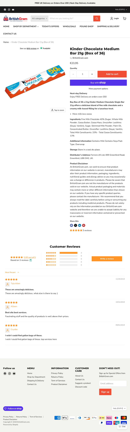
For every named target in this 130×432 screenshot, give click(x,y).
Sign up (105, 391)
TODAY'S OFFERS (50, 26)
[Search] (96, 18)
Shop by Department (36, 377)
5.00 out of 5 (30, 257)
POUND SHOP (86, 26)
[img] (11, 279)
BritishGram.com (80, 58)
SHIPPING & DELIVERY (108, 26)
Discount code (81, 387)
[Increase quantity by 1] (92, 74)
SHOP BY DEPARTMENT (25, 26)
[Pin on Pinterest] (83, 225)
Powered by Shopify (10, 425)
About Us (79, 376)
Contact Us (31, 384)
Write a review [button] (107, 258)
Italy (120, 9)
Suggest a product (83, 383)
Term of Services (58, 380)
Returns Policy (57, 377)
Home (6, 42)
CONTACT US (9, 33)
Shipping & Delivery (35, 380)
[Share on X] (75, 225)
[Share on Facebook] (71, 225)
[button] (115, 18)
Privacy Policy (57, 373)
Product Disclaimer (59, 384)
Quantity (73, 68)
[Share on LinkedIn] (79, 225)
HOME (6, 26)
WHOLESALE (69, 26)
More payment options (98, 89)
